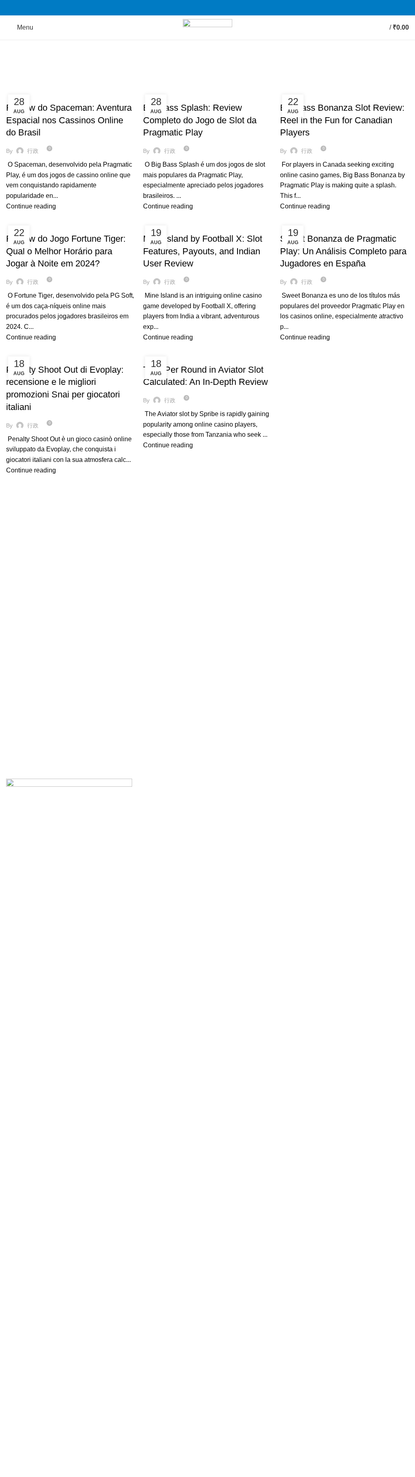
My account (299, 845)
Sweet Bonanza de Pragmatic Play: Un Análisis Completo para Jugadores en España (343, 251)
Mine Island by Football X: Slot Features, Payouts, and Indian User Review (202, 251)
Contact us (298, 815)
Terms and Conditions (175, 830)
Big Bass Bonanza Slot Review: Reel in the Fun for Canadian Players (342, 120)
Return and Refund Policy (181, 815)
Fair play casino (32, 93)
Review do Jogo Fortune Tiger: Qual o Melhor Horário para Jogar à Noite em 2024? (66, 251)
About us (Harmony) (311, 830)
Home (12, 83)
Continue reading (31, 206)
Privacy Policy (164, 799)
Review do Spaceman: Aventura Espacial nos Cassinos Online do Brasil (69, 120)
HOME (292, 799)
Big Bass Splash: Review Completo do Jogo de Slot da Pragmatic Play (200, 120)
